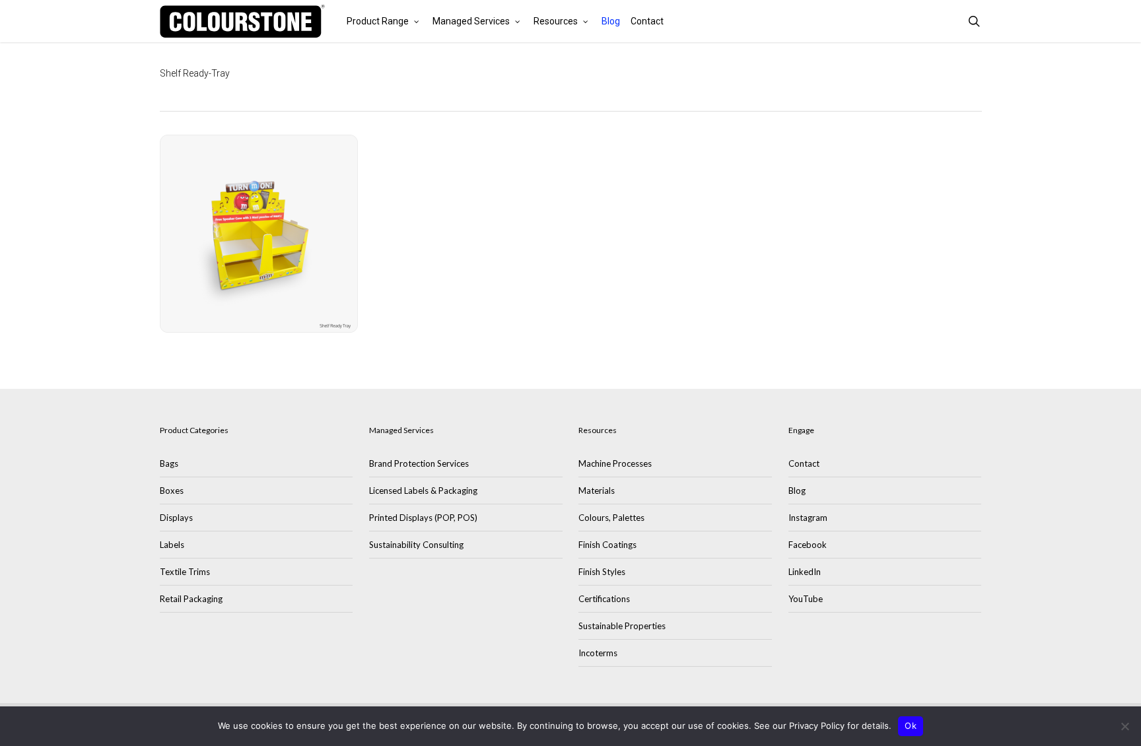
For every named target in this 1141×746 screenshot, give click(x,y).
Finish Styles (601, 571)
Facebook (807, 544)
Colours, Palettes (611, 517)
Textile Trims (185, 571)
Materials (596, 490)
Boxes (172, 490)
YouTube (805, 598)
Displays (176, 517)
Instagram (807, 517)
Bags (169, 463)
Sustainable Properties (622, 626)
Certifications (604, 598)
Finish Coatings (607, 544)
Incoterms (597, 653)
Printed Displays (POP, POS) (423, 517)
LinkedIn (804, 571)
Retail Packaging (191, 598)
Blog (797, 490)
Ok (910, 725)
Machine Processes (615, 463)
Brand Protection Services (419, 463)
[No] (1124, 726)
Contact (803, 463)
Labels (172, 544)
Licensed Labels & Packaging (423, 490)
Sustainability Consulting (416, 544)
